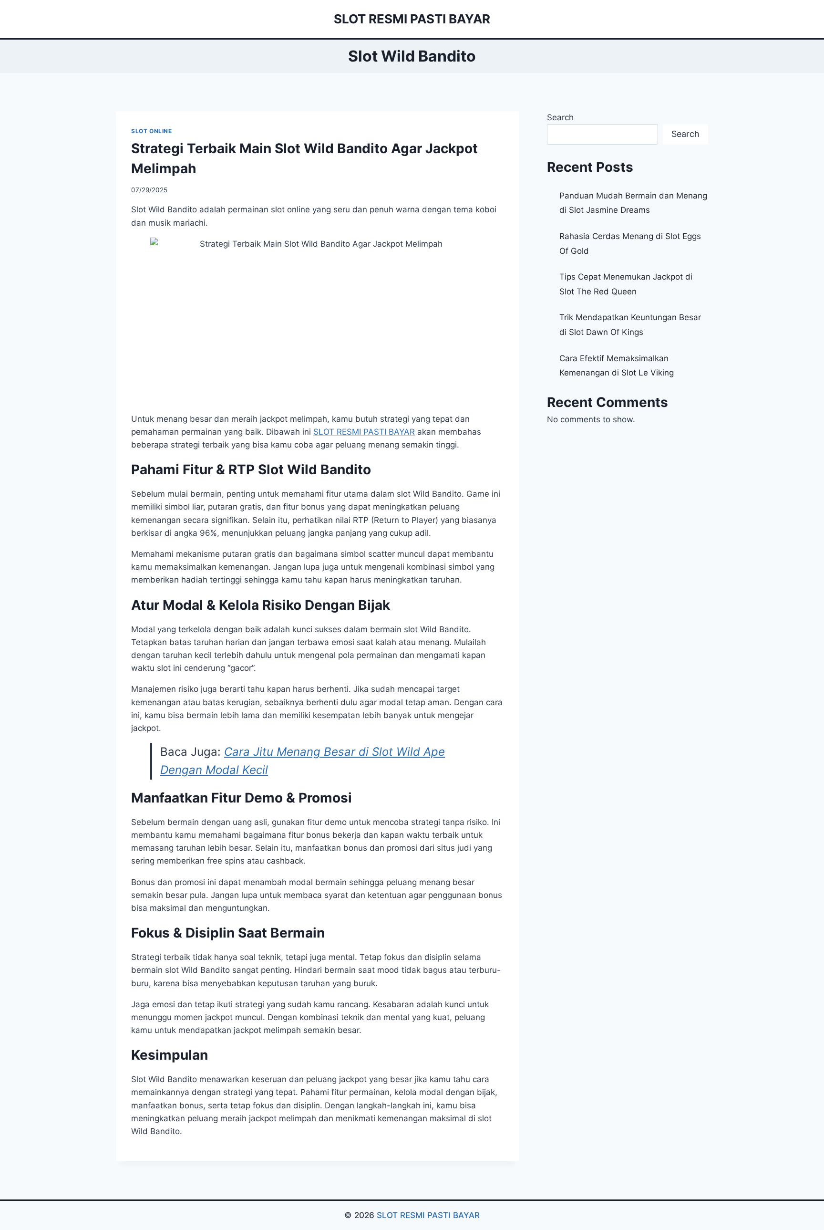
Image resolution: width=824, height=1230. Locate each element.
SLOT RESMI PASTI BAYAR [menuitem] (364, 432)
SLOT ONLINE (151, 131)
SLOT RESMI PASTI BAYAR (428, 1215)
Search (560, 117)
